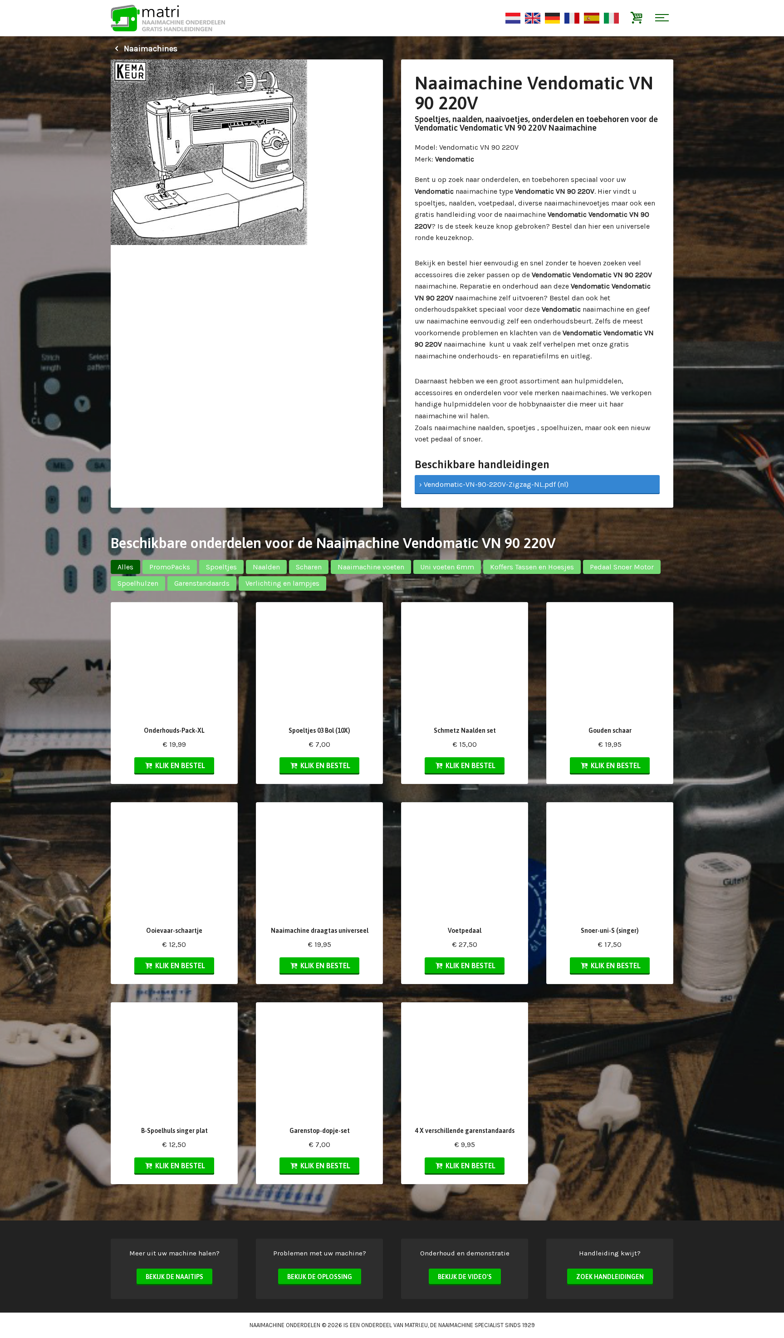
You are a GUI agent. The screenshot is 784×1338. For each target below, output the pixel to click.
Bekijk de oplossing (319, 1276)
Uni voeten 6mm (447, 567)
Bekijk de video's (465, 1276)
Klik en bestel (179, 765)
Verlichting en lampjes (282, 583)
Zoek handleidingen (610, 1276)
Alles (125, 567)
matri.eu (416, 1325)
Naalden (266, 567)
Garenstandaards (202, 583)
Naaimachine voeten (371, 567)
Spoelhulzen (138, 583)
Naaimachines (149, 49)
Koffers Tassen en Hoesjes (532, 567)
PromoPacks (169, 567)
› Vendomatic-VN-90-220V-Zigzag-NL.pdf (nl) (493, 484)
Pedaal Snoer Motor (622, 567)
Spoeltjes (221, 567)
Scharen (309, 567)
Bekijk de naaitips (174, 1276)
